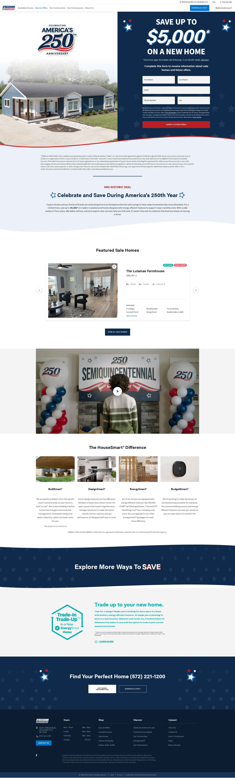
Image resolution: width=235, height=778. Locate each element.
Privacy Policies (197, 117)
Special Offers (41, 8)
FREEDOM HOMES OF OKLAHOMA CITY (195, 2)
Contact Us (43, 743)
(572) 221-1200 (227, 2)
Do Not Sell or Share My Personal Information (141, 775)
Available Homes (26, 8)
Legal (112, 775)
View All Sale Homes (117, 332)
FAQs (170, 740)
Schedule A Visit (200, 8)
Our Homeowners (75, 8)
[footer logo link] (42, 721)
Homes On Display (106, 740)
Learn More (106, 642)
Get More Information (102, 689)
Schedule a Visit (133, 689)
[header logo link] (8, 8)
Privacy (119, 775)
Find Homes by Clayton (143, 732)
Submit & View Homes (176, 124)
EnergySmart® (139, 740)
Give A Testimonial (176, 736)
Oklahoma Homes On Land (144, 727)
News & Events (174, 745)
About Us (89, 8)
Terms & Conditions (171, 113)
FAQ (213, 2)
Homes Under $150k (107, 745)
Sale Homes (103, 736)
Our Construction (58, 8)
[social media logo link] (36, 755)
